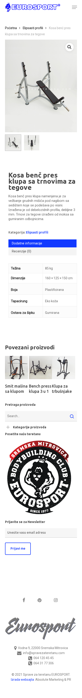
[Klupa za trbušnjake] (63, 367)
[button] (74, 7)
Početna (11, 28)
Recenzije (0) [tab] (21, 251)
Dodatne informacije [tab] (27, 243)
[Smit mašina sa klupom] (16, 367)
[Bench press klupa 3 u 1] (40, 367)
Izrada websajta (22, 679)
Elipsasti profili (33, 28)
